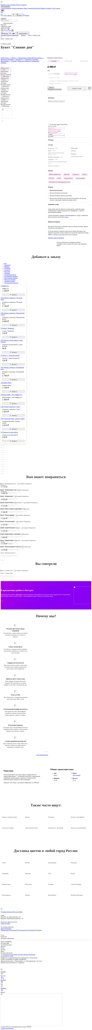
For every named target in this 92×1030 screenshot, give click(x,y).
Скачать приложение (7, 1028)
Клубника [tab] (7, 268)
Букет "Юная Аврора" (7, 513)
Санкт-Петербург (76, 884)
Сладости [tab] (7, 270)
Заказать (51, 87)
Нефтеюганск (6, 884)
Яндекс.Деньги (68, 178)
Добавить (14, 294)
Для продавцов (5, 6)
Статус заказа (56, 8)
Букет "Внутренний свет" (9, 487)
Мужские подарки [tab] (10, 279)
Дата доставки (52, 126)
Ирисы (50, 150)
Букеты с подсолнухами (9, 817)
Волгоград (28, 884)
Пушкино (74, 862)
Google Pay (76, 174)
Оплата (18, 5)
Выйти (27, 15)
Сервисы (48, 8)
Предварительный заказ (54, 89)
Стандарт (54, 61)
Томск (4, 862)
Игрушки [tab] (7, 271)
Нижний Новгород (77, 895)
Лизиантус (51, 159)
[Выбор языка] (2, 10)
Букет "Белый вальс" (7, 500)
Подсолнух (51, 148)
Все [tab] (5, 263)
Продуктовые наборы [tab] (11, 278)
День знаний (76, 775)
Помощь (43, 8)
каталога (75, 74)
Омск (49, 873)
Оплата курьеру (80, 178)
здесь (66, 217)
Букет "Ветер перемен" (8, 519)
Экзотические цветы (31, 828)
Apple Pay (66, 174)
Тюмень (27, 895)
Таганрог (51, 884)
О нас (8, 5)
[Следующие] (3, 445)
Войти (20, 15)
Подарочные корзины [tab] (11, 276)
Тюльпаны (51, 817)
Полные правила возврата (56, 238)
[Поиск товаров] (2, 30)
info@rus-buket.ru (6, 928)
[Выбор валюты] (2, 12)
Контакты (37, 8)
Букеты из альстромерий (78, 828)
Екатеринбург (52, 862)
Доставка (13, 5)
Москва (27, 862)
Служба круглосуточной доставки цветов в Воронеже (18, 954)
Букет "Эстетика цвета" (8, 526)
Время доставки (52, 132)
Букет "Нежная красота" (8, 551)
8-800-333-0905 (5, 923)
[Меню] (12, 31)
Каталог (3, 5)
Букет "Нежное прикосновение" (10, 544)
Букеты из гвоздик (8, 828)
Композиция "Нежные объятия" (10, 532)
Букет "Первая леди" (7, 494)
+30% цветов (68, 61)
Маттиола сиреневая (53, 157)
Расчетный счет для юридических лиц (59, 182)
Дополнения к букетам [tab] (11, 283)
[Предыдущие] (1, 445)
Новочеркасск (6, 895)
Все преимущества (42, 755)
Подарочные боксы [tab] (10, 275)
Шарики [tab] (6, 266)
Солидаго (73, 150)
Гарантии (24, 5)
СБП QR (51, 178)
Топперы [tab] (7, 273)
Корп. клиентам (29, 8)
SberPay (84, 174)
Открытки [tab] (7, 265)
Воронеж (5, 33)
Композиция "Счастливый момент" (12, 507)
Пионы (27, 817)
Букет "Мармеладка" (7, 538)
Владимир (5, 873)
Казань (73, 873)
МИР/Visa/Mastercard (54, 174)
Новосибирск (52, 895)
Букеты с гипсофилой (77, 817)
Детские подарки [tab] (9, 281)
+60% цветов (84, 61)
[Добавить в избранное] (89, 88)
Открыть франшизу (18, 8)
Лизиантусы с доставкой (55, 828)
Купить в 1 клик (77, 88)
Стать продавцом (6, 8)
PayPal (59, 178)
